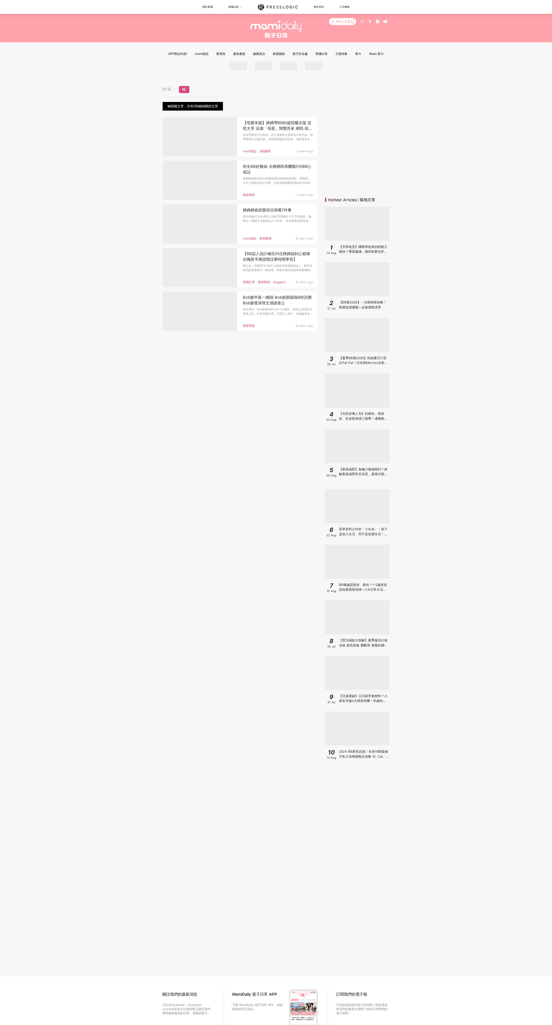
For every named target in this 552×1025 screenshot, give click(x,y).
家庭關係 (279, 54)
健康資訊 (259, 54)
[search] (362, 22)
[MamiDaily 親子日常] (276, 29)
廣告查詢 (319, 6)
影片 (358, 54)
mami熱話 (202, 54)
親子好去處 (300, 54)
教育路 (220, 54)
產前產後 (239, 54)
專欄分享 (321, 54)
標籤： (170, 89)
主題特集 (341, 54)
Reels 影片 (376, 54)
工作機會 (344, 6)
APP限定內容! (177, 54)
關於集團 (207, 6)
